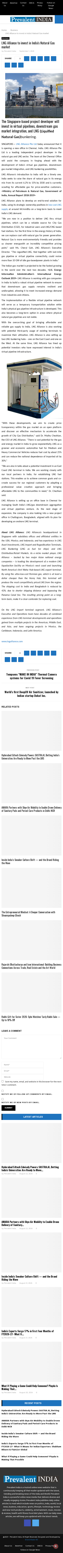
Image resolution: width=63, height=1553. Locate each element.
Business (5, 38)
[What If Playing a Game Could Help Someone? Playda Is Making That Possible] (31, 1362)
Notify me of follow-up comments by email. (27, 1094)
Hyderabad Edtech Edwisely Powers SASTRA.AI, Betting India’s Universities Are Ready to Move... (30, 1168)
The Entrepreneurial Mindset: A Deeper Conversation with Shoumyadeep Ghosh (28, 913)
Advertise (13, 3)
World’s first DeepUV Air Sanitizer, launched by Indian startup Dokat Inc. (31, 694)
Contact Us (23, 4)
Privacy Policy (40, 4)
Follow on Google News (51, 6)
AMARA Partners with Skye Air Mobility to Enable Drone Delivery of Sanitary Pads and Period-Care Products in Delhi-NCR (31, 809)
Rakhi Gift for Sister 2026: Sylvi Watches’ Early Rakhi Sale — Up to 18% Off (31, 1018)
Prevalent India (10, 51)
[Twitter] (35, 1523)
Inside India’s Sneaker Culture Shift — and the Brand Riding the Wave (30, 861)
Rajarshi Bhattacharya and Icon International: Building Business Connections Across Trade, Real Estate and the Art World (31, 966)
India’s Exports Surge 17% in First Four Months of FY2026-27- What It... (28, 1332)
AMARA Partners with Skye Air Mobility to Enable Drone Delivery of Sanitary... (30, 1223)
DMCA (31, 3)
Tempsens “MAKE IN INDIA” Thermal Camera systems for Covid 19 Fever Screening (31, 676)
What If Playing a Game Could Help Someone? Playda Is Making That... (30, 1387)
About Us (4, 4)
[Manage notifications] (55, 1546)
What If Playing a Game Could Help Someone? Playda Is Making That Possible (30, 1458)
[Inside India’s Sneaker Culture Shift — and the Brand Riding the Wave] (31, 1252)
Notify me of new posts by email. (21, 1102)
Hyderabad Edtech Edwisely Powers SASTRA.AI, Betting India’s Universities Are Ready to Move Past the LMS (30, 756)
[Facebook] (27, 1523)
